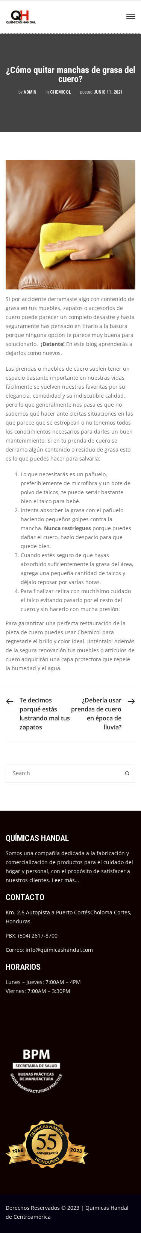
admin (30, 92)
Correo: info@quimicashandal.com (49, 949)
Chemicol (60, 92)
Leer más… (65, 880)
